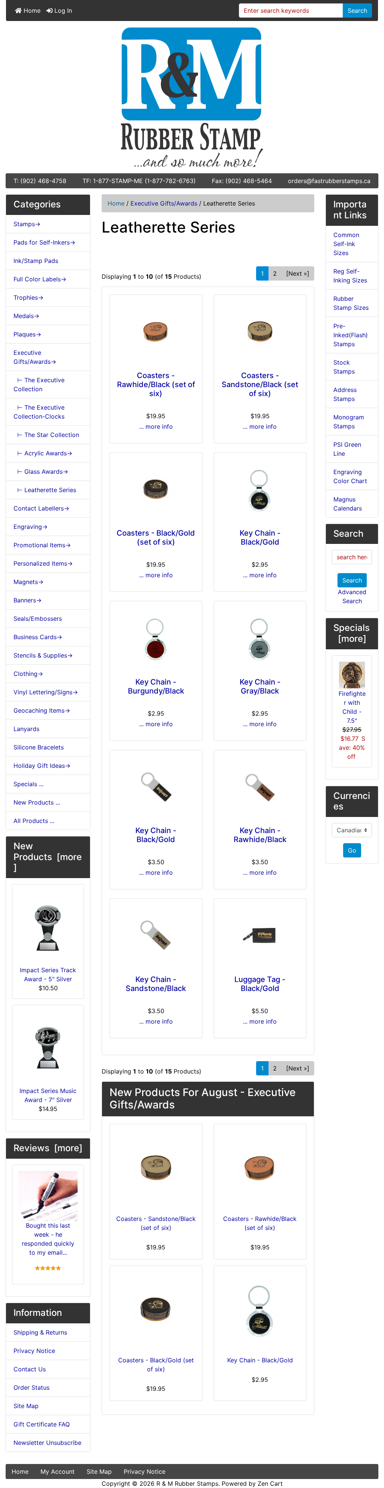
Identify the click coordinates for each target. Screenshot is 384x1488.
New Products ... (37, 802)
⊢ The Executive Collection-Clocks (39, 412)
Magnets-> (29, 582)
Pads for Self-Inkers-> (44, 242)
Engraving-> (31, 526)
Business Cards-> (38, 637)
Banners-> (28, 600)
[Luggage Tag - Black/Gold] (260, 935)
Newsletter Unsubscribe (47, 1442)
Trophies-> (29, 297)
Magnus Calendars (347, 503)
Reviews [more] (48, 1148)
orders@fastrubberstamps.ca (329, 181)
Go (352, 850)
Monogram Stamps (348, 421)
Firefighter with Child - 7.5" (352, 707)
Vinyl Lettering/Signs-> (46, 692)
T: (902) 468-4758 (40, 181)
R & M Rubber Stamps (187, 1483)
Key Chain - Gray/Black (260, 686)
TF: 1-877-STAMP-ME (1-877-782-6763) (139, 181)
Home (31, 10)
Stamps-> (27, 224)
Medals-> (26, 316)
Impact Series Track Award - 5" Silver (48, 974)
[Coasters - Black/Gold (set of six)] (156, 489)
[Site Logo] (192, 97)
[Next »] (297, 273)
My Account (57, 1471)
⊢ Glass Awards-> (41, 471)
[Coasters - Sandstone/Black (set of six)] (260, 331)
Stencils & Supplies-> (43, 655)
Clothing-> (28, 673)
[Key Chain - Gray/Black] (260, 637)
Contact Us (30, 1369)
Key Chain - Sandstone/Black (156, 984)
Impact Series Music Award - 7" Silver (48, 1095)
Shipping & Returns (40, 1332)
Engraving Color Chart (350, 476)
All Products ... (34, 820)
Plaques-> (27, 334)
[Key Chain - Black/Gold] (260, 489)
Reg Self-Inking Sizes (350, 275)
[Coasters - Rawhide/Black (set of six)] (156, 331)
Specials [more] (351, 633)
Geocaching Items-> (42, 710)
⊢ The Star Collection (46, 434)
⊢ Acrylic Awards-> (43, 453)
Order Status (32, 1387)
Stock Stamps (344, 367)
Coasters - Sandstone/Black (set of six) (260, 384)
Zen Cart (270, 1483)
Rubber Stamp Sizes (351, 303)
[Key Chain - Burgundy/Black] (156, 637)
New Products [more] (48, 857)
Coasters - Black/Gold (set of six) (156, 538)
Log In (62, 10)
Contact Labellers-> (41, 508)
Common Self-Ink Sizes (346, 244)
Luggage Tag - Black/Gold (259, 984)
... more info (156, 426)
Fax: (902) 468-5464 (242, 181)
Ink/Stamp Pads (36, 260)
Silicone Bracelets (39, 747)
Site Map (26, 1406)
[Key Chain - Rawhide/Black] (260, 786)
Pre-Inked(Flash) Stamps (350, 335)
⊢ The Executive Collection (39, 384)
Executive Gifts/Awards (163, 203)
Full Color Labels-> (40, 279)
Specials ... (29, 784)
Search (357, 10)
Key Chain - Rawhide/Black (260, 835)
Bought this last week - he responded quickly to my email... (48, 1239)
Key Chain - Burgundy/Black (156, 686)
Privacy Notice (34, 1350)
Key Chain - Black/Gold (260, 538)
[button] (370, 1451)
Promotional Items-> (42, 545)
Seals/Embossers (38, 618)
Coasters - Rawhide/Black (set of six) (156, 384)
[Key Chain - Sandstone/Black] (156, 935)
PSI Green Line (347, 449)
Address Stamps (345, 394)
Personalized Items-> (43, 563)
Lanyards (26, 729)
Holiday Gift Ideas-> (42, 765)
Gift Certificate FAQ (42, 1424)
